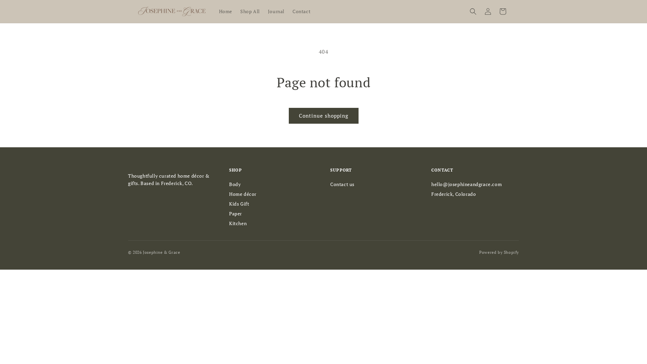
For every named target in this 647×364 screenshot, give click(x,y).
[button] (473, 11)
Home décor (242, 194)
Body (235, 184)
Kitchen (238, 223)
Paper (235, 213)
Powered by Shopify (499, 252)
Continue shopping (323, 115)
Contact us (342, 184)
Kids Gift (239, 204)
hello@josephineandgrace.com (466, 184)
